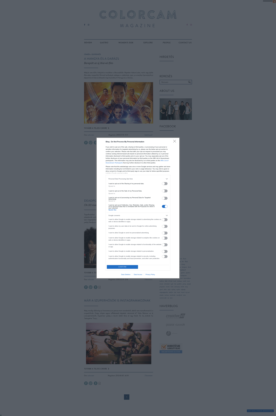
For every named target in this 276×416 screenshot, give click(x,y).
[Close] (175, 142)
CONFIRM (122, 267)
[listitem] (138, 179)
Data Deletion (125, 274)
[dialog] (138, 208)
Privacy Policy (150, 274)
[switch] (165, 183)
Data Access (138, 274)
